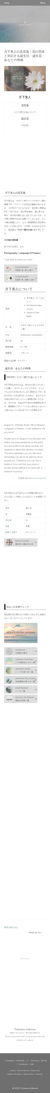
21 (32, 532)
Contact (12, 1070)
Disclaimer (39, 1074)
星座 (7, 508)
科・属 (8, 327)
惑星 (7, 526)
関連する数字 (11, 532)
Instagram (9, 1060)
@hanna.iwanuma (37, 478)
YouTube (34, 1060)
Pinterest (20, 1060)
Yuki (39, 932)
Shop (6, 3)
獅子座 (29, 508)
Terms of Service (22, 1070)
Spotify (44, 1060)
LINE (32, 1064)
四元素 (8, 520)
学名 (7, 335)
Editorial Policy (28, 1074)
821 (27, 532)
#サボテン (22, 360)
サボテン (18, 204)
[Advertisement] (25, 160)
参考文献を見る (11, 927)
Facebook (22, 1064)
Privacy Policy (35, 1070)
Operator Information (14, 1074)
